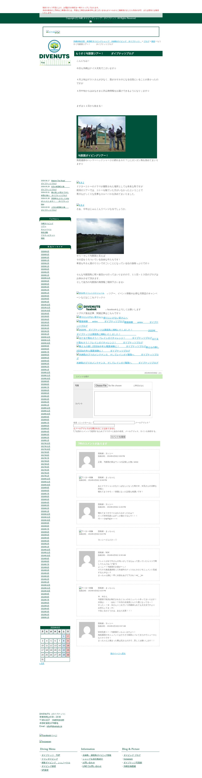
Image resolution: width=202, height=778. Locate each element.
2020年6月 (45, 355)
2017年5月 (45, 464)
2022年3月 (45, 302)
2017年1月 (45, 476)
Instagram (55, 154)
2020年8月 (45, 349)
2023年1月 (45, 293)
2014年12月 (45, 550)
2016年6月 (45, 496)
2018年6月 (45, 426)
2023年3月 (45, 287)
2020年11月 (45, 340)
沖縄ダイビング (47, 223)
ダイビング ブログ (55, 147)
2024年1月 (45, 275)
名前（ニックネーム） (82, 423)
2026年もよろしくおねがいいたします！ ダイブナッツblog (55, 201)
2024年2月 (45, 272)
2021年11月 (45, 307)
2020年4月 (45, 361)
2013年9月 (45, 594)
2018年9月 (45, 417)
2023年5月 (45, 284)
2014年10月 (45, 555)
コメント (79, 403)
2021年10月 (45, 310)
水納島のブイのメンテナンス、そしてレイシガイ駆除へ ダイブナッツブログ (117, 363)
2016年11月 (45, 482)
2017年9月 (45, 452)
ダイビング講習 (55, 90)
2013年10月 (45, 591)
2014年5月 (45, 570)
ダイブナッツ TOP (55, 62)
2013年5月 (45, 606)
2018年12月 (45, 408)
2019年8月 (45, 384)
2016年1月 (45, 511)
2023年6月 (45, 281)
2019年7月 (45, 387)
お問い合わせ (55, 126)
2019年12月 (45, 372)
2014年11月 (45, 552)
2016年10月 (45, 485)
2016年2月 (45, 508)
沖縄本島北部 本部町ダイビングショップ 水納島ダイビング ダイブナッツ (107, 41)
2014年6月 (45, 567)
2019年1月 (45, 405)
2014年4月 (45, 573)
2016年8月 (45, 491)
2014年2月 (45, 579)
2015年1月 (45, 547)
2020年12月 (45, 337)
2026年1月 (45, 260)
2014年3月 (45, 576)
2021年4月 (45, 325)
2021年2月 (45, 331)
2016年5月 (45, 499)
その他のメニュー (55, 97)
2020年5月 (45, 358)
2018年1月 (45, 440)
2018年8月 (45, 420)
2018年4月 (45, 431)
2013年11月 (45, 588)
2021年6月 (45, 319)
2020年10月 (45, 343)
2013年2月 (45, 614)
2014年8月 (45, 561)
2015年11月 (45, 517)
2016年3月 (45, 505)
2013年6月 (45, 603)
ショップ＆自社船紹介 (93, 759)
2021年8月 (45, 316)
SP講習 (45, 770)
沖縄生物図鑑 (55, 168)
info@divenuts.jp (54, 726)
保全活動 (44, 232)
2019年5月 (45, 393)
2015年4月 (45, 538)
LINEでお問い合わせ (55, 132)
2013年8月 (45, 597)
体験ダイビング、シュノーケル (55, 84)
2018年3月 (45, 434)
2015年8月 (45, 526)
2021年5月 (45, 322)
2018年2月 (45, 437)
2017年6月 (45, 461)
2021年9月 (45, 313)
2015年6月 (45, 532)
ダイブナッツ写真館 (55, 160)
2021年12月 (45, 305)
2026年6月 (45, 251)
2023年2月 (45, 290)
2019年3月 (45, 399)
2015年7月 (45, 529)
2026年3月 (45, 257)
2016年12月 (45, 479)
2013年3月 (45, 611)
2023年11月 (45, 278)
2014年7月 (45, 564)
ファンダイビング (55, 77)
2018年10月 (45, 414)
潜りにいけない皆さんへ (115, 318)
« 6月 (41, 663)
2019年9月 (45, 381)
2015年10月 (45, 520)
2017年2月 (45, 473)
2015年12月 (45, 514)
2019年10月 (45, 378)
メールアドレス (142, 423)
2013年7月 (45, 600)
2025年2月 (45, 263)
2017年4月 (45, 467)
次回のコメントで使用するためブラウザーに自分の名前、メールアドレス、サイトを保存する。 (116, 431)
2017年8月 (45, 455)
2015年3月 (45, 541)
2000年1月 (45, 617)
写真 (77, 385)
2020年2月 (45, 367)
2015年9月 (45, 523)
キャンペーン (46, 229)
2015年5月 (45, 535)
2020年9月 (45, 346)
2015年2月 (45, 544)
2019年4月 (45, 396)
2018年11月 (45, 411)
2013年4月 (45, 608)
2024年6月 (45, 269)
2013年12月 (45, 585)
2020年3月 (45, 364)
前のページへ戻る (118, 653)
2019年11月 (45, 375)
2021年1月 (45, 334)
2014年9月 (45, 558)
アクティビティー (48, 235)
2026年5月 (45, 254)
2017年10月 (45, 449)
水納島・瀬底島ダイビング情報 (55, 112)
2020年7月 (45, 352)
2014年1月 (45, 582)
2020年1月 (45, 370)
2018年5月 (45, 428)
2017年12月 (45, 443)
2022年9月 (45, 296)
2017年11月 (45, 446)
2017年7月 (45, 458)
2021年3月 (45, 328)
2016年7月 (45, 494)
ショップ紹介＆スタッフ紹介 (55, 119)
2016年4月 (45, 502)
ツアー (43, 226)
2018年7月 (45, 423)
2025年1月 (45, 266)
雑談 (43, 238)
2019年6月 (45, 390)
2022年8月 (45, 299)
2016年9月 (45, 488)
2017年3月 (45, 470)
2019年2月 (45, 402)
